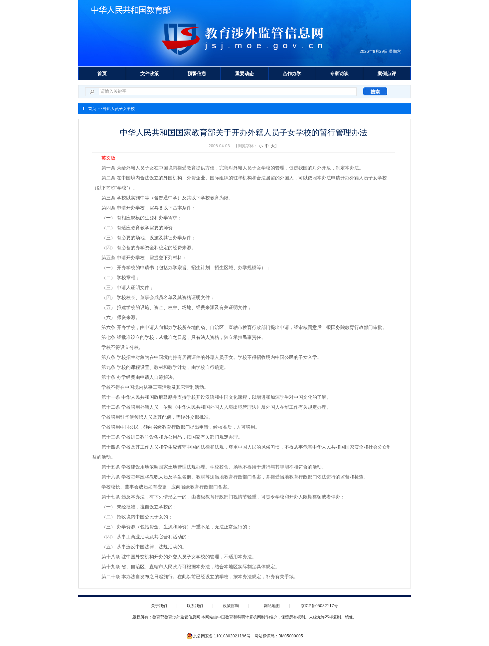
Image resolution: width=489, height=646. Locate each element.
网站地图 (272, 605)
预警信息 (197, 73)
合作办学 (292, 73)
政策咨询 (231, 605)
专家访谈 (339, 73)
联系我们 (195, 605)
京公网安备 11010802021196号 (221, 636)
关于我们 (159, 605)
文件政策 (149, 73)
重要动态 (244, 73)
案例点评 (387, 73)
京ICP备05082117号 (319, 605)
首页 (102, 73)
